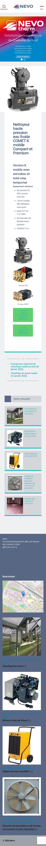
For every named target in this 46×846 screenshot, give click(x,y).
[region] (23, 39)
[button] (21, 59)
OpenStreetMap (29, 611)
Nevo (12, 840)
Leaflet (23, 611)
